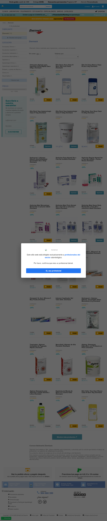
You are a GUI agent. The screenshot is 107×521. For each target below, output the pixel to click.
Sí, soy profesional (53, 270)
